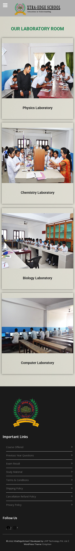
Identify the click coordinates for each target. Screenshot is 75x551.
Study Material (14, 472)
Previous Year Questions (20, 455)
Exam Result (13, 463)
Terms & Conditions (17, 480)
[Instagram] (15, 528)
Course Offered (14, 447)
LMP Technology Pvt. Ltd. (56, 541)
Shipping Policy (14, 488)
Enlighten (46, 544)
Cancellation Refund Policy (21, 496)
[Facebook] (8, 528)
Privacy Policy (13, 504)
